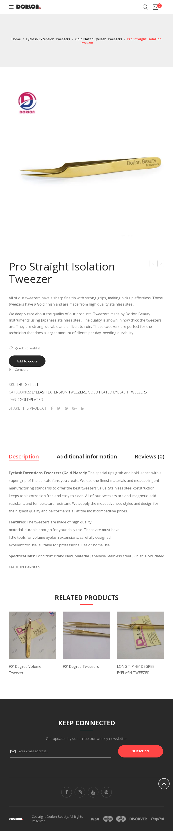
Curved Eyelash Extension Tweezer (153, 264)
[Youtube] (93, 792)
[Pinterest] (66, 408)
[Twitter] (58, 408)
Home (16, 39)
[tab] (24, 456)
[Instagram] (80, 792)
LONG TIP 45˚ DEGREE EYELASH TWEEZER (135, 669)
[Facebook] (52, 408)
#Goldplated (30, 399)
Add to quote (27, 361)
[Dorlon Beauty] (29, 6)
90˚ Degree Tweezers (81, 666)
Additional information (87, 456)
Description (24, 456)
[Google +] (74, 408)
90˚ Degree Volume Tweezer (25, 669)
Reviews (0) (149, 456)
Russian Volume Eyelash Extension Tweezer (161, 264)
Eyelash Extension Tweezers (48, 39)
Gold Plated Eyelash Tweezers (98, 39)
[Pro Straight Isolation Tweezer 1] (86, 162)
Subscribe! (140, 751)
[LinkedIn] (82, 408)
